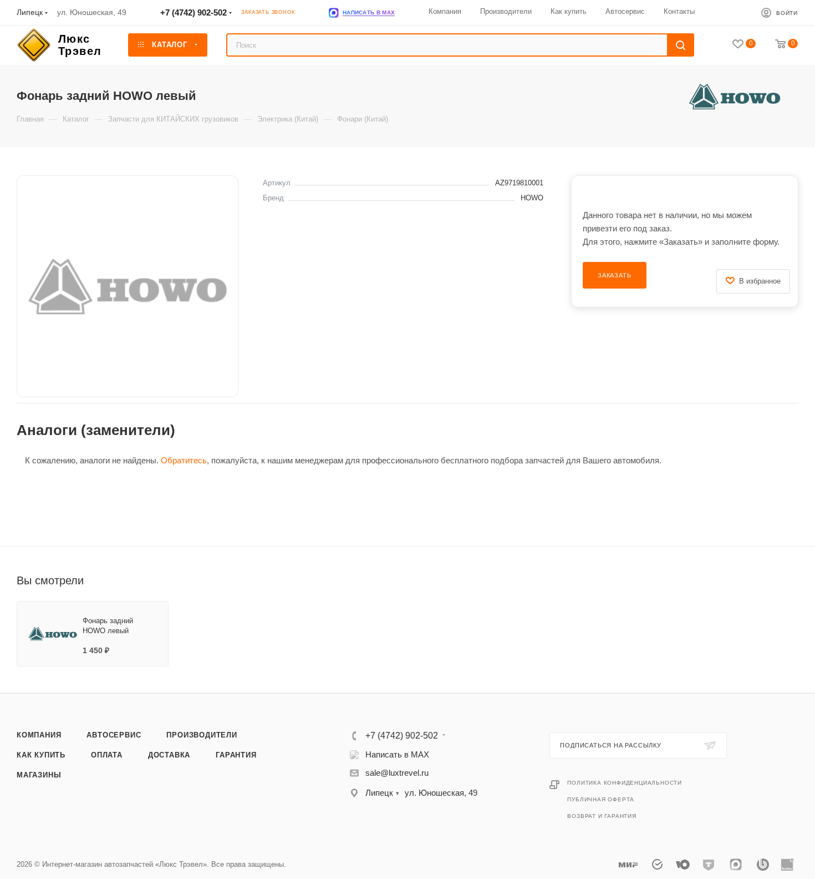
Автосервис (113, 735)
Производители (201, 735)
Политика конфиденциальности (624, 783)
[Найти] (680, 45)
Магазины (39, 775)
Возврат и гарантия (601, 816)
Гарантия (236, 755)
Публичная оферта (600, 799)
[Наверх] (761, 650)
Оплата (107, 755)
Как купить (41, 755)
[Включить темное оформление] (734, 12)
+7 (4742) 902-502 (193, 12)
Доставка (169, 755)
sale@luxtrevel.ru (397, 772)
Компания (39, 735)
